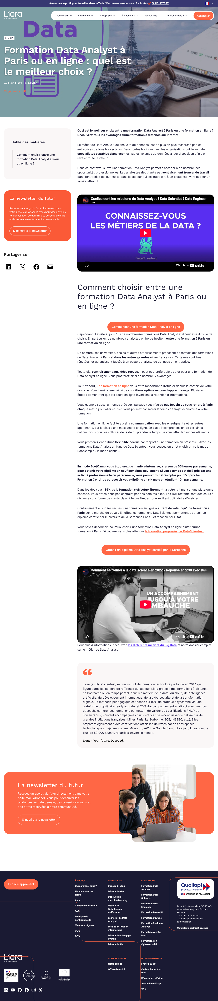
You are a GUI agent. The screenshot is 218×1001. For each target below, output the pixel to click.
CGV (77, 936)
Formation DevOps (151, 917)
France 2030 (148, 963)
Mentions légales (84, 925)
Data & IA (9, 38)
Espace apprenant (21, 884)
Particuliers (62, 15)
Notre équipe (115, 963)
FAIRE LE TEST (160, 3)
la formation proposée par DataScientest (174, 531)
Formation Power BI (152, 912)
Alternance (84, 15)
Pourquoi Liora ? (175, 15)
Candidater (203, 15)
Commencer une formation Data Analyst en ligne (146, 326)
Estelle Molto (26, 83)
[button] (209, 3)
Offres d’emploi (116, 969)
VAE (143, 989)
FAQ (77, 911)
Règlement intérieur (86, 905)
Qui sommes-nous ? (86, 885)
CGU (77, 930)
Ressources (151, 15)
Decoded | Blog (116, 885)
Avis (77, 900)
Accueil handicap (151, 983)
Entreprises (105, 15)
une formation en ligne (113, 386)
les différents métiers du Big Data (152, 645)
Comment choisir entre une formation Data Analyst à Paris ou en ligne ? (38, 159)
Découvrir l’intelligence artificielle (115, 909)
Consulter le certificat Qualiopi (192, 928)
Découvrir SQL (116, 944)
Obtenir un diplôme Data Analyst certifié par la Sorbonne (146, 550)
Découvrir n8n (116, 891)
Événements (128, 15)
